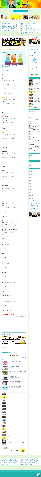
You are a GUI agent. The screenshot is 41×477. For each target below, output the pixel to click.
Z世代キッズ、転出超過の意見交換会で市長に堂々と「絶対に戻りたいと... (29, 23)
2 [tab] (20, 21)
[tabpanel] (4, 18)
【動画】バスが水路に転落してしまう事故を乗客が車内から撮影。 (8, 28)
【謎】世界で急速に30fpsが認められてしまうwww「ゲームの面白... (28, 24)
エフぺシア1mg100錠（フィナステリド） (34, 47)
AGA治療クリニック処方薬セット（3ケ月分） (34, 202)
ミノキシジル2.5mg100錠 (4, 347)
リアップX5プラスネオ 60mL (33, 52)
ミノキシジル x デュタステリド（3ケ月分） (6, 70)
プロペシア (3, 68)
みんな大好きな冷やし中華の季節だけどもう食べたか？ (27, 28)
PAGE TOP (20, 470)
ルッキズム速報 (31, 165)
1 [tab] (19, 21)
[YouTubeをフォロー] (12, 355)
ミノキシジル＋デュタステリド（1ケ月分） (34, 48)
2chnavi (30, 156)
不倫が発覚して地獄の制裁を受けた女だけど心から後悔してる (7, 30)
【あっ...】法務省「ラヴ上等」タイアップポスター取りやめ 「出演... (8, 27)
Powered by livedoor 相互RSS (23, 33)
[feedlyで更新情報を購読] (16, 355)
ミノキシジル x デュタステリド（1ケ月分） (6, 349)
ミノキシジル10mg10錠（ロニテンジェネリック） (6, 66)
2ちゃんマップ (30, 158)
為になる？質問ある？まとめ (32, 164)
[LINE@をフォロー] (14, 355)
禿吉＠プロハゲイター (34, 62)
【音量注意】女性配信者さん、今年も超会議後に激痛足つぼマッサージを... (29, 32)
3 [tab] (21, 21)
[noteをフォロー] (13, 355)
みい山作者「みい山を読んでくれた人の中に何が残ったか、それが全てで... (29, 30)
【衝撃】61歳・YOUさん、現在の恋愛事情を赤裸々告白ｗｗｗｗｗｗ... (8, 23)
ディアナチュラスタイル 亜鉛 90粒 (33, 51)
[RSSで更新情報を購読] (17, 355)
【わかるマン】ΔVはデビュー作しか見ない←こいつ (27, 26)
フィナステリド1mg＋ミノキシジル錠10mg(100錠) (35, 46)
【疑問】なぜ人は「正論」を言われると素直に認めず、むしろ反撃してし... (8, 26)
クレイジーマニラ (31, 163)
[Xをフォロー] (10, 355)
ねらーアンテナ (31, 155)
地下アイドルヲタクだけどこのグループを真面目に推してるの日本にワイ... (8, 24)
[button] (39, 55)
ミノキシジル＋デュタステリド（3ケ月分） (34, 49)
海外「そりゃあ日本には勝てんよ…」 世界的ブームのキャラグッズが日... (8, 25)
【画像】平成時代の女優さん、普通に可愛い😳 (26, 25)
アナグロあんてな (31, 157)
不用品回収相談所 (31, 166)
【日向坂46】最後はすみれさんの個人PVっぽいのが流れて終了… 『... (8, 29)
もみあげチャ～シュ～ (31, 162)
